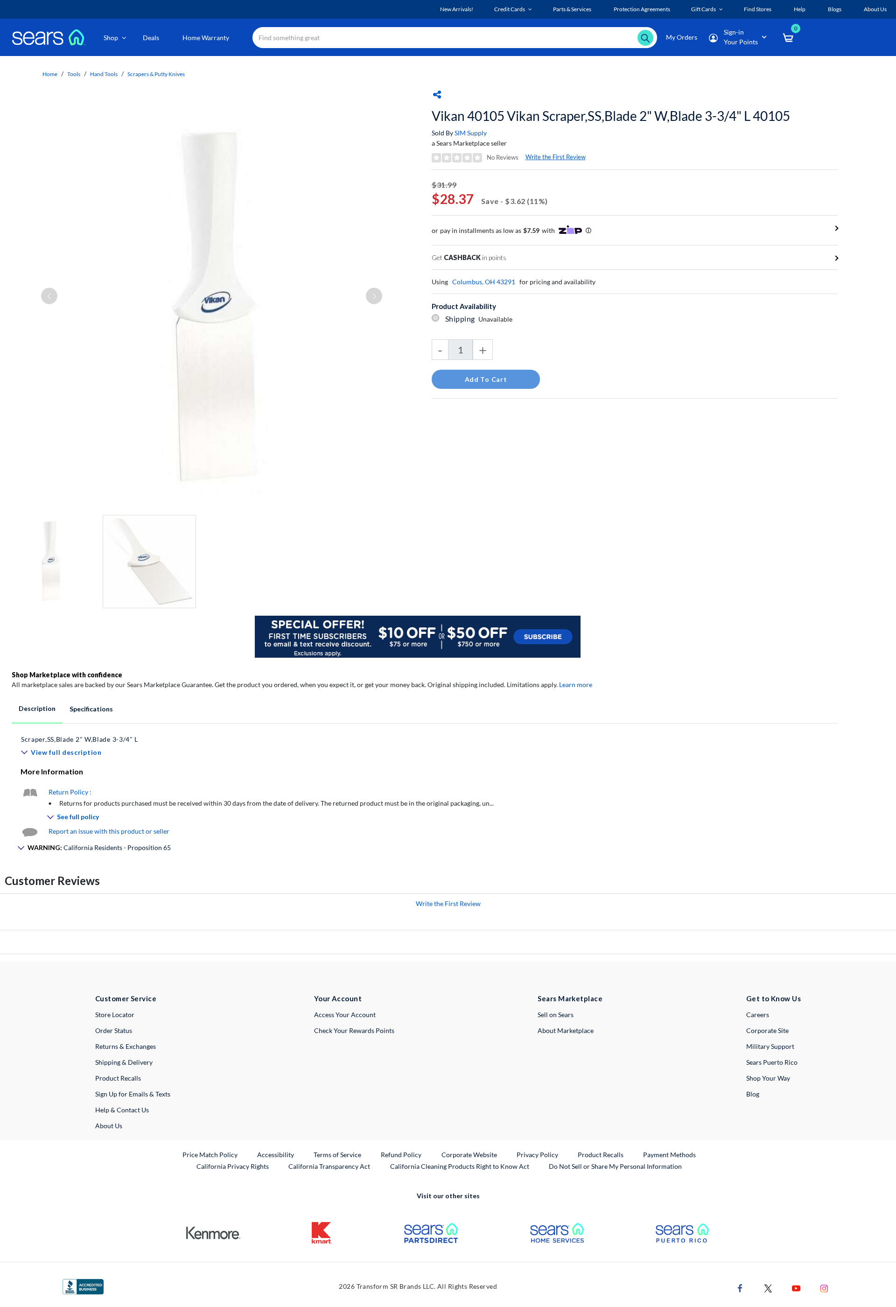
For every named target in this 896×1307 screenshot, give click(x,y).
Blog (752, 1094)
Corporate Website (469, 1154)
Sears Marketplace (570, 998)
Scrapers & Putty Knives (156, 73)
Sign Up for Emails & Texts (132, 1094)
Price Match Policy (210, 1155)
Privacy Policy (537, 1155)
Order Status (113, 1030)
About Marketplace (566, 1030)
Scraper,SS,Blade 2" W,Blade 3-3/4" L (79, 739)
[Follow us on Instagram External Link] (824, 1288)
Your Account (338, 998)
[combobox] (454, 37)
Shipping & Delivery (124, 1062)
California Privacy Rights (232, 1166)
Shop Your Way (768, 1078)
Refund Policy (401, 1155)
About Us (108, 1126)
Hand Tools (104, 73)
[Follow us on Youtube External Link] (796, 1288)
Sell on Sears (556, 1015)
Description (37, 708)
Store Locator (114, 1015)
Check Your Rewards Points (354, 1030)
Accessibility (275, 1155)
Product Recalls (118, 1078)
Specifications (91, 709)
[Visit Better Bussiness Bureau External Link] (83, 1286)
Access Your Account (345, 1015)
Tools (73, 73)
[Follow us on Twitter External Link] (768, 1288)
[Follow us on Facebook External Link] (740, 1288)
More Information (52, 771)
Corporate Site (767, 1030)
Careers (757, 1015)
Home (49, 73)
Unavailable (496, 319)
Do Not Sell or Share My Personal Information (615, 1166)
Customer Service (125, 998)
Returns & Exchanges (125, 1046)
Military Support (770, 1046)
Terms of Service (337, 1155)
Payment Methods (669, 1155)
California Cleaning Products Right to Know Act (459, 1166)
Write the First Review (555, 157)
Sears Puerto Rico (772, 1062)
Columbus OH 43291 (483, 282)
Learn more (575, 685)
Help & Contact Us (122, 1110)
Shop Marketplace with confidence (67, 675)
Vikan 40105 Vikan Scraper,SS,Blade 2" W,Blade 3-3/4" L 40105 (611, 116)
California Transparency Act (329, 1166)
